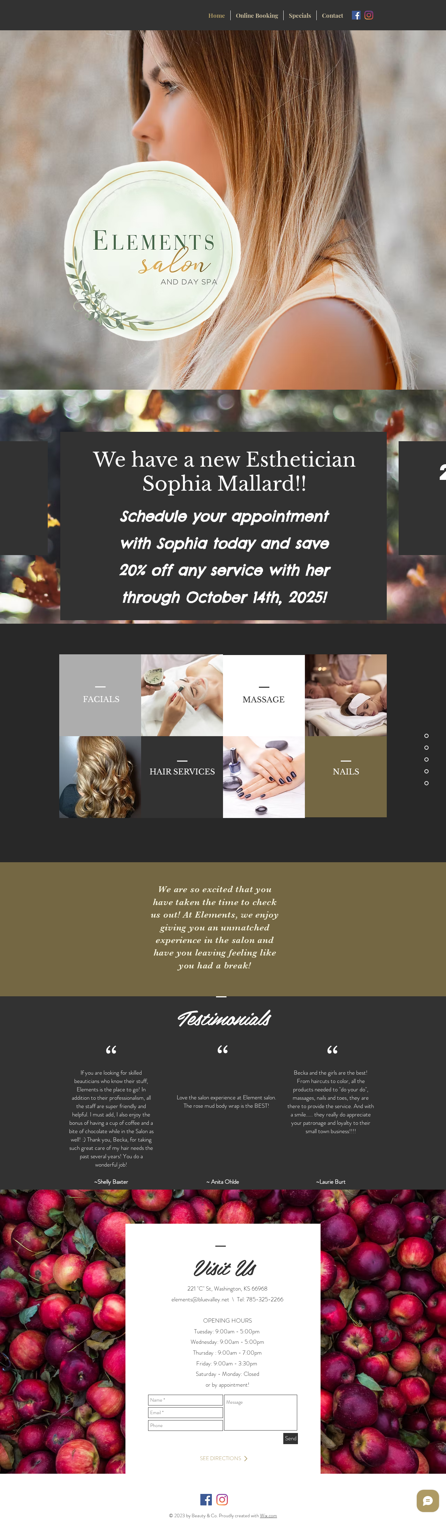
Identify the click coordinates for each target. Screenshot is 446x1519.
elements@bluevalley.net (200, 1299)
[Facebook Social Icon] (356, 15)
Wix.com (268, 1515)
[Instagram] (368, 15)
